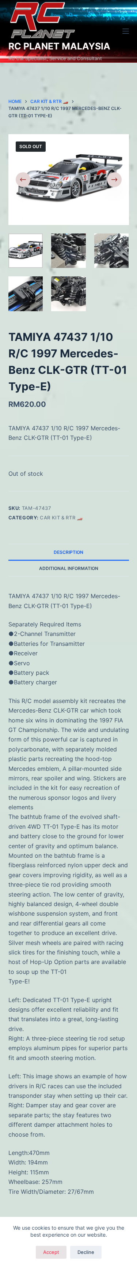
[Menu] (125, 31)
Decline (85, 1252)
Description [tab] (68, 552)
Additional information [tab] (68, 568)
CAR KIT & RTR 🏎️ (61, 517)
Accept (51, 1252)
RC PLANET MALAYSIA (59, 46)
